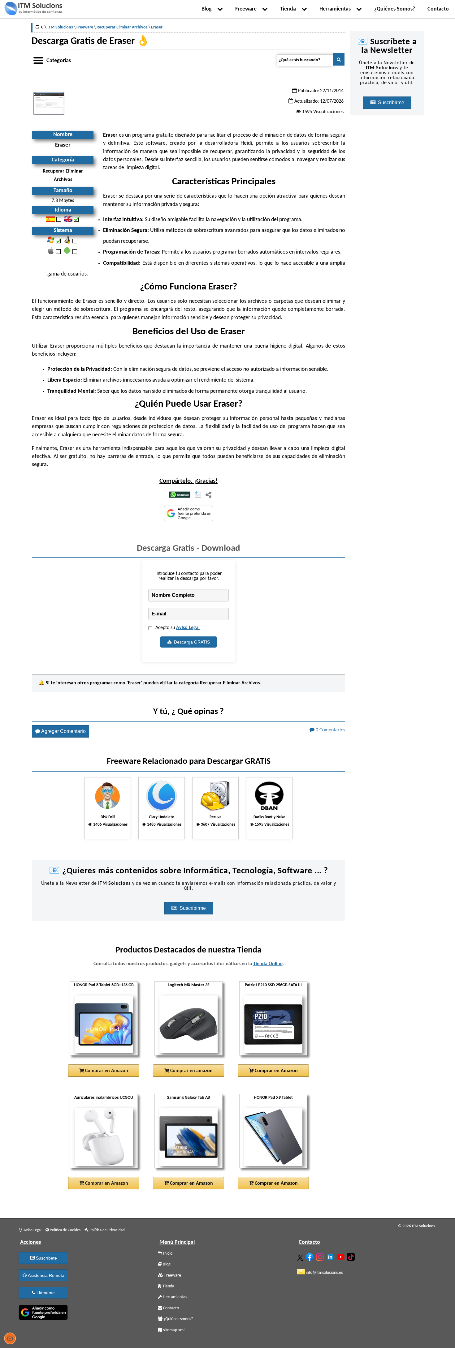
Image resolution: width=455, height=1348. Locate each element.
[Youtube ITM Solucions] (341, 1255)
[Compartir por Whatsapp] (179, 495)
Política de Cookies (64, 1230)
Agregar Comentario (63, 731)
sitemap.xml (173, 1330)
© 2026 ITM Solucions (416, 1226)
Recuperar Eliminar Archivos (230, 683)
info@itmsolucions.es (324, 1272)
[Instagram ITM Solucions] (320, 1255)
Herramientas (336, 9)
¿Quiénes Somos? (394, 9)
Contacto (438, 9)
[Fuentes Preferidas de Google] (188, 514)
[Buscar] (338, 59)
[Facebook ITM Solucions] (310, 1255)
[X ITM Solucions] (301, 1256)
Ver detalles (106, 1039)
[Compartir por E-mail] (198, 495)
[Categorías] (38, 59)
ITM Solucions (60, 27)
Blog (208, 9)
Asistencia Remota (45, 1275)
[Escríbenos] (10, 1339)
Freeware (247, 9)
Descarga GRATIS (190, 642)
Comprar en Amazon (106, 1070)
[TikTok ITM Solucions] (351, 1255)
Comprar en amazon (191, 1070)
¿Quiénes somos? (177, 1319)
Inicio (167, 1253)
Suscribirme (193, 908)
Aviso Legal (188, 627)
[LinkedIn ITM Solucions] (331, 1255)
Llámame (45, 1292)
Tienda (289, 9)
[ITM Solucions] (33, 9)
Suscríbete (46, 1258)
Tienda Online (268, 963)
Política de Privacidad (107, 1230)
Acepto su (177, 627)
